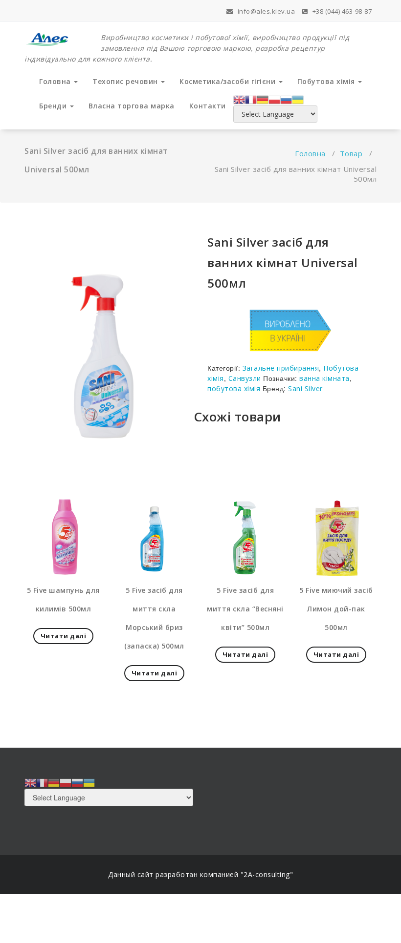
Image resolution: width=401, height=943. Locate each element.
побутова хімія (233, 388)
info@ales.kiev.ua (265, 11)
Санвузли (244, 378)
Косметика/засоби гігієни (228, 81)
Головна (56, 81)
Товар (351, 153)
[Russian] (286, 98)
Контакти (207, 105)
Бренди (54, 105)
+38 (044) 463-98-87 (341, 11)
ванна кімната (324, 378)
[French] (251, 98)
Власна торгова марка (132, 105)
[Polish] (274, 98)
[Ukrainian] (298, 98)
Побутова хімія (327, 81)
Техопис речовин (126, 81)
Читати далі (64, 635)
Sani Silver (305, 388)
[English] (239, 98)
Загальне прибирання (281, 368)
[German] (262, 98)
